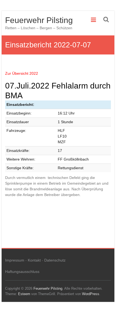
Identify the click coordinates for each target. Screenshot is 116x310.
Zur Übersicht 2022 (21, 73)
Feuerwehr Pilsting (39, 20)
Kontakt (34, 260)
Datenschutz (55, 260)
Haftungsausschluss (22, 271)
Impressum (14, 260)
